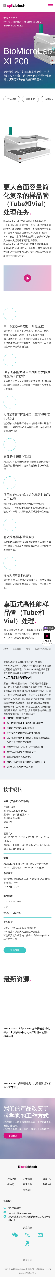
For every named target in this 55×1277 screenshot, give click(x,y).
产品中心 (11, 1179)
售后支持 (47, 1184)
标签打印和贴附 (43, 649)
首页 (6, 18)
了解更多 (12, 1135)
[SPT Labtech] (14, 5)
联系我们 (27, 1184)
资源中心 (47, 1179)
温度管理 (16, 649)
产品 (13, 18)
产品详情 (11, 99)
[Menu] (50, 5)
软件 (6, 649)
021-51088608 (14, 1208)
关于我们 (27, 1179)
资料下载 (30, 99)
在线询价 (27, 1190)
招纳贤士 (11, 1184)
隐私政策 (27, 1260)
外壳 (28, 649)
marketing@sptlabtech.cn (19, 1213)
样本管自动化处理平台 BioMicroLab (21, 22)
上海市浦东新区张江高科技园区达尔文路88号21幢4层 (29, 1218)
